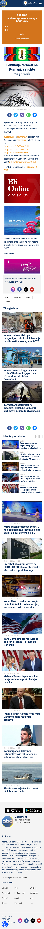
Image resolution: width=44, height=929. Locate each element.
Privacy (6, 877)
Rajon (4, 903)
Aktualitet (6, 893)
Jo (8, 30)
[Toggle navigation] (40, 3)
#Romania (21, 140)
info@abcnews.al (22, 820)
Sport (16, 898)
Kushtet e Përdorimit (18, 877)
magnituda (17, 298)
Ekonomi (18, 903)
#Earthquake (10, 136)
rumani (28, 298)
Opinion (5, 888)
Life (31, 903)
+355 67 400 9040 (22, 822)
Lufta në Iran (19, 893)
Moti (32, 898)
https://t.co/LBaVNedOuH (17, 146)
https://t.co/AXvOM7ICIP (16, 149)
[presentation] (37, 437)
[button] (4, 924)
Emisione (34, 888)
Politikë (5, 898)
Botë (16, 888)
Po (8, 26)
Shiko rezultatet (22, 38)
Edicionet (34, 893)
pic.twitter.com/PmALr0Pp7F (22, 162)
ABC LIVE (32, 3)
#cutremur (22, 136)
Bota (6, 298)
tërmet (7, 302)
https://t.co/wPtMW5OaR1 (17, 152)
